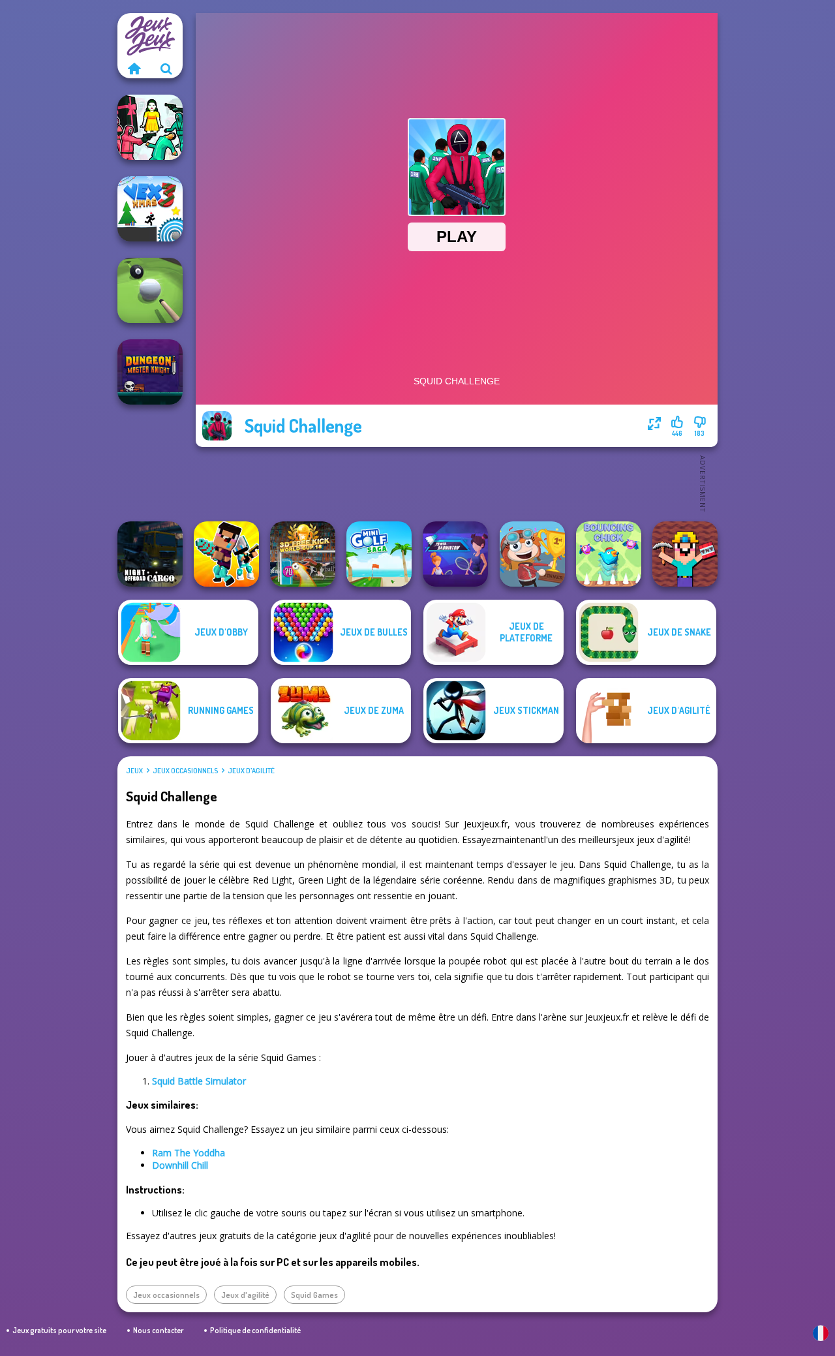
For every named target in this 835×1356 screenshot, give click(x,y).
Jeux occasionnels (185, 770)
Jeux (134, 770)
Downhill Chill (180, 1165)
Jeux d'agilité (251, 770)
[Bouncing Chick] (608, 554)
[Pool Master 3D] (150, 290)
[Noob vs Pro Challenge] (226, 554)
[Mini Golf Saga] (379, 554)
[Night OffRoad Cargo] (150, 554)
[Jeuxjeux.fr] (133, 68)
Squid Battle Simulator (199, 1081)
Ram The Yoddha (188, 1153)
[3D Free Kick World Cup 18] (302, 554)
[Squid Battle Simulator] (150, 127)
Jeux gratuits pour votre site (59, 1330)
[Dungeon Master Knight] (150, 372)
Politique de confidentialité (255, 1330)
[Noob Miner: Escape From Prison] (685, 554)
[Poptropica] (532, 554)
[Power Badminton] (455, 554)
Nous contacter (158, 1330)
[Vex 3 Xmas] (150, 208)
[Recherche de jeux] (166, 68)
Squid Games (314, 1294)
